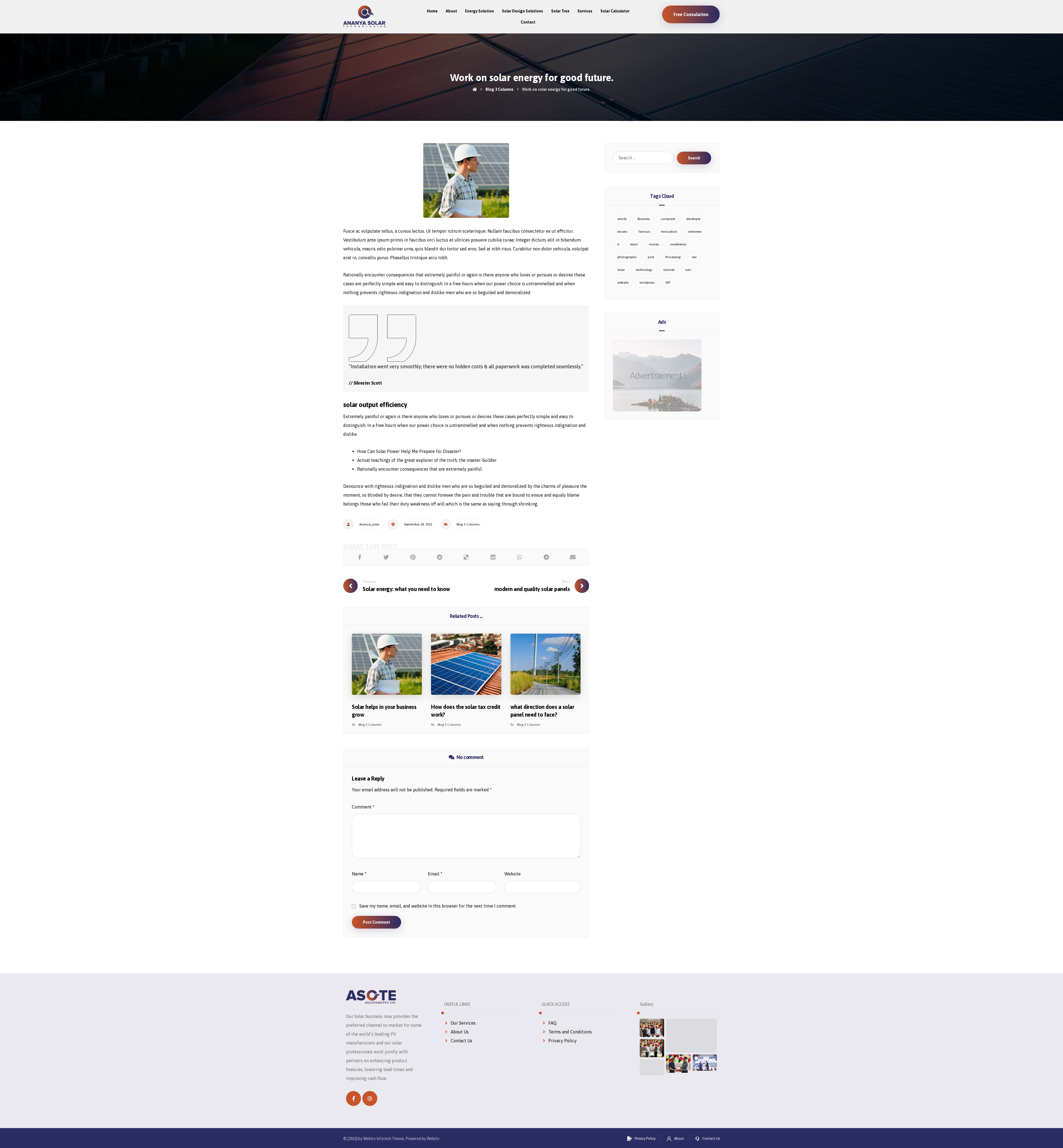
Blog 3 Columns (467, 524)
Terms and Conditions (570, 1031)
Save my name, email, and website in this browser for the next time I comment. (438, 905)
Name (359, 873)
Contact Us (461, 1040)
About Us (460, 1031)
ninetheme (678, 244)
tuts (688, 270)
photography (627, 257)
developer (693, 219)
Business (644, 219)
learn (634, 244)
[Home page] (475, 89)
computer (668, 219)
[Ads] (662, 375)
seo (694, 257)
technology (644, 270)
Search (694, 158)
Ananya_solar (369, 524)
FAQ (552, 1022)
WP (667, 282)
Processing (673, 257)
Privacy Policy (562, 1040)
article (621, 219)
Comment (363, 806)
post (651, 257)
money (654, 244)
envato (622, 232)
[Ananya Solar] (364, 16)
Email (435, 873)
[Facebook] (353, 1098)
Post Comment (376, 922)
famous (644, 232)
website (622, 282)
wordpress (646, 282)
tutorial (669, 270)
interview (694, 232)
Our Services (463, 1022)
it (618, 244)
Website (512, 873)
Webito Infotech (377, 1138)
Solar (621, 270)
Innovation (669, 232)
